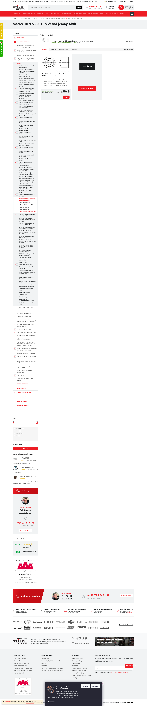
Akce (18, 431)
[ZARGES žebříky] (93, 622)
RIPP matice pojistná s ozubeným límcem (25, 251)
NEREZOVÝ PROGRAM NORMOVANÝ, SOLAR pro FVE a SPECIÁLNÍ (27, 349)
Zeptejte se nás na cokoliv (57, 1)
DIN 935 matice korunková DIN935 (26, 152)
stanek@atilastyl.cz (25, 513)
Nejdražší (53, 49)
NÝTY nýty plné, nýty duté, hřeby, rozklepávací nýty (25, 325)
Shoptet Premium (114, 702)
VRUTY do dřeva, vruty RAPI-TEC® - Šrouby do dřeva (26, 51)
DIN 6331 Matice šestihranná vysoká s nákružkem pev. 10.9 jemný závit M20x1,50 (55, 84)
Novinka (19, 433)
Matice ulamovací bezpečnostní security (27, 281)
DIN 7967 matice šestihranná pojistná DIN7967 (26, 236)
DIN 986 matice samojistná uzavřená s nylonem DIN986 (26, 177)
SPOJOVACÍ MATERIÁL (23, 42)
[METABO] (92, 628)
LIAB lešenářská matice (25, 257)
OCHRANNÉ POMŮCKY (23, 405)
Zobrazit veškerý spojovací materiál (52, 670)
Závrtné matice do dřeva (25, 264)
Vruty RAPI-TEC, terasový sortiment (52, 668)
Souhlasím (95, 686)
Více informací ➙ (30, 703)
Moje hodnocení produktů (79, 668)
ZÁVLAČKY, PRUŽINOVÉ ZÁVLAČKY (26, 332)
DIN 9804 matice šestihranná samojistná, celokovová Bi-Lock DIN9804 (27, 241)
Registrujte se (8, 701)
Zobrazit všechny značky (126, 625)
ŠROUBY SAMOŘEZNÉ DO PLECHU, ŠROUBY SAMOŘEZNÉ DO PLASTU (26, 320)
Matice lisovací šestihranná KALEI (26, 289)
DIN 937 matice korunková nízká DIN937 (27, 159)
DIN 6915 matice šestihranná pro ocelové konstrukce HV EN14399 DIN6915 (26, 95)
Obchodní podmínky (70, 1)
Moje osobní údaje (77, 658)
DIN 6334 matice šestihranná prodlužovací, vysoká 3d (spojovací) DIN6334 (26, 90)
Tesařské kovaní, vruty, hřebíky (23, 668)
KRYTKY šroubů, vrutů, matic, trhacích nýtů (24, 371)
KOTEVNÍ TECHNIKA (22, 384)
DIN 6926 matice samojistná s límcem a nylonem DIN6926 (27, 228)
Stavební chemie (19, 673)
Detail (66, 97)
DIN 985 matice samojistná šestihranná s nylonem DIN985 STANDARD (27, 71)
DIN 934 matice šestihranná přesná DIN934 (26, 66)
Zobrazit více (87, 88)
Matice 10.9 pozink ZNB (26, 205)
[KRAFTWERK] (60, 627)
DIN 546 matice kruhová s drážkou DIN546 (26, 129)
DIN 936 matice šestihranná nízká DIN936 (26, 155)
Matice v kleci (22, 260)
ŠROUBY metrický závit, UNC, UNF (26, 55)
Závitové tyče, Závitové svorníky (51, 661)
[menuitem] (17, 14)
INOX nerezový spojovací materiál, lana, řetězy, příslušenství (26, 46)
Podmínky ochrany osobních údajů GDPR (87, 1)
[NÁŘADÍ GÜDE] (82, 622)
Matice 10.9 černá (25, 202)
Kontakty (74, 678)
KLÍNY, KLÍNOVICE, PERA (23, 339)
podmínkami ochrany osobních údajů (120, 672)
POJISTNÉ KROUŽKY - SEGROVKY (26, 336)
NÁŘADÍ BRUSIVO (22, 388)
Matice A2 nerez (24, 207)
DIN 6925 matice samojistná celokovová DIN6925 (26, 224)
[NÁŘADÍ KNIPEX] (71, 622)
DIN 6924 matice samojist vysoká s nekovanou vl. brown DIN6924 (27, 220)
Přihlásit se (130, 666)
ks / (25, 448)
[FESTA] (104, 628)
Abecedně (74, 49)
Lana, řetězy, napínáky (21, 666)
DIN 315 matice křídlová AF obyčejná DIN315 (26, 107)
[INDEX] (81, 628)
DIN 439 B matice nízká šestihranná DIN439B (25, 75)
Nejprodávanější (63, 49)
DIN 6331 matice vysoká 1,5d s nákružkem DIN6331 (27, 199)
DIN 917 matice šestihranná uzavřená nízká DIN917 (26, 144)
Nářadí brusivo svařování (22, 663)
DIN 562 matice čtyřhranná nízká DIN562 (27, 140)
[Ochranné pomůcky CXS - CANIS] (37, 628)
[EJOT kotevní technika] (49, 622)
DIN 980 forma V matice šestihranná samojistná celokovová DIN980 (25, 164)
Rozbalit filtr (24, 439)
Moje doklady (76, 663)
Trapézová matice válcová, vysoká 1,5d (26, 267)
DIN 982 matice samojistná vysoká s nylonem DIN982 (26, 173)
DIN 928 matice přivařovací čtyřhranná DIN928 (26, 148)
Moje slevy (75, 666)
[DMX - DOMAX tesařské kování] (17, 628)
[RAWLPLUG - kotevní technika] (17, 622)
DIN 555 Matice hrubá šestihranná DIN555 (25, 133)
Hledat (79, 7)
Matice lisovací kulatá (24, 292)
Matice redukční (23, 294)
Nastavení (51, 702)
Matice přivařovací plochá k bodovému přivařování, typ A (26, 285)
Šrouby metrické (46, 658)
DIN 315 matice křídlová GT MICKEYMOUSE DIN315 (26, 110)
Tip (17, 435)
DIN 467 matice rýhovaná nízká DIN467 (27, 122)
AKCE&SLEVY (20, 37)
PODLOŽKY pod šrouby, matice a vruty (25, 308)
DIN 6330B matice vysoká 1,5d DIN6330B (27, 195)
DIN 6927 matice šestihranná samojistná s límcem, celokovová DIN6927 (27, 232)
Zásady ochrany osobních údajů (81, 675)
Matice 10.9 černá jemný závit (28, 211)
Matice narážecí (23, 262)
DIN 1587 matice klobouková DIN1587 (26, 85)
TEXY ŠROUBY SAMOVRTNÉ (24, 316)
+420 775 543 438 (95, 6)
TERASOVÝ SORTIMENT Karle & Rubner (25, 379)
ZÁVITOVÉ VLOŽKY (22, 375)
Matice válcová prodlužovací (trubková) (26, 278)
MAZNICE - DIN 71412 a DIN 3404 (26, 353)
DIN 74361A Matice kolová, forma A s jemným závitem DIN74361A (26, 246)
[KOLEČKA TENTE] (48, 628)
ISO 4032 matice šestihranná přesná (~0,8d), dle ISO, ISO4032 (27, 79)
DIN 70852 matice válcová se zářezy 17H (26, 303)
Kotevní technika (19, 661)
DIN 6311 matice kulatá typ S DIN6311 (26, 191)
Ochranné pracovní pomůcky (23, 670)
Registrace (111, 8)
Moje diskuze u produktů (79, 670)
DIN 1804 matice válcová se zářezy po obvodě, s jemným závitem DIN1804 (26, 182)
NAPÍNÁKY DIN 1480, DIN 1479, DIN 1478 (26, 362)
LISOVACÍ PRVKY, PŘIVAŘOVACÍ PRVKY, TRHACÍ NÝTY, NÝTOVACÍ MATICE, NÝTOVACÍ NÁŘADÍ (26, 344)
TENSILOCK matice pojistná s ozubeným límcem (27, 254)
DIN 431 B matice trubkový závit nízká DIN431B (27, 114)
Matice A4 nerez (24, 209)
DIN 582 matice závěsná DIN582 (27, 82)
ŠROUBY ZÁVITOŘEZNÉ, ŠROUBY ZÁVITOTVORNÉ (25, 366)
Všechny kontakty (25, 530)
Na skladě (19, 428)
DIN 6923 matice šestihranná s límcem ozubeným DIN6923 (27, 99)
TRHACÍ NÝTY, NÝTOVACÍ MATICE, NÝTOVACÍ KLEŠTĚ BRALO (26, 312)
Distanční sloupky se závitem (26, 297)
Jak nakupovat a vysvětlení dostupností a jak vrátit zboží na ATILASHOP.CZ (31, 1)
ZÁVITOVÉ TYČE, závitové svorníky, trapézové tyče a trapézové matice (26, 59)
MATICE (19, 63)
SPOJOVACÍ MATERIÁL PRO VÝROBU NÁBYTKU (27, 357)
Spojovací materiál (20, 658)
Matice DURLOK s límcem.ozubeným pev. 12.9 (26, 300)
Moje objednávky (77, 661)
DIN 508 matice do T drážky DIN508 (26, 125)
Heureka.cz (129, 612)
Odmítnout (85, 686)
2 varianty (87, 66)
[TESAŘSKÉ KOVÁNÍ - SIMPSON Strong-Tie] (27, 628)
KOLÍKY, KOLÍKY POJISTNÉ (24, 329)
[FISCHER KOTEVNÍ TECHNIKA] (37, 622)
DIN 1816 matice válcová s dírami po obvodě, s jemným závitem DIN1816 (26, 187)
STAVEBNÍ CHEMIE (22, 401)
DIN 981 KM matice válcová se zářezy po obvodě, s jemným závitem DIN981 (27, 169)
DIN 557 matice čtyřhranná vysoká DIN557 (26, 137)
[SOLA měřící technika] (105, 622)
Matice (43, 663)
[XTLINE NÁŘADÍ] (60, 622)
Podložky (44, 666)
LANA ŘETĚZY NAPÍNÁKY (24, 392)
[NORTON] (70, 628)
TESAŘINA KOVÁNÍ (22, 397)
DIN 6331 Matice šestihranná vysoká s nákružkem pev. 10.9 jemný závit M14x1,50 (55, 80)
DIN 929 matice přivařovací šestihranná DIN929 (26, 103)
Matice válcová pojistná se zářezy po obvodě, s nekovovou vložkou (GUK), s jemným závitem (27, 273)
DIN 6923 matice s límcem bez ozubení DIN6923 (27, 215)
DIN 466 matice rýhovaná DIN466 (25, 118)
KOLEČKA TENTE (21, 410)
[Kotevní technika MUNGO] (27, 622)
